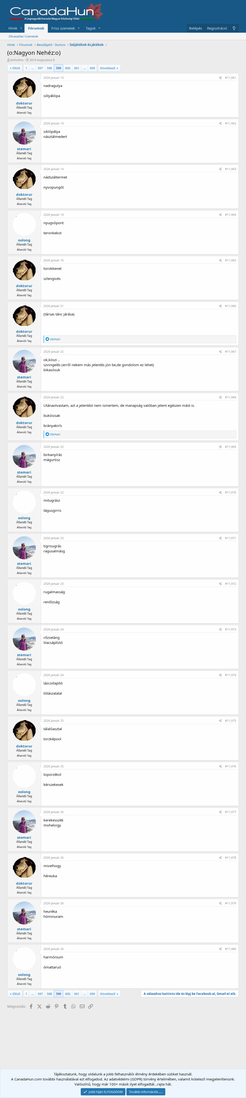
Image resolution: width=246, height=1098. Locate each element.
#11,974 (230, 675)
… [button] (32, 68)
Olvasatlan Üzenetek (23, 36)
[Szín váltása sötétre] (234, 28)
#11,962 (230, 123)
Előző (16, 68)
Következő (107, 68)
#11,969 (230, 447)
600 (67, 68)
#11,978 (230, 858)
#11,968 (230, 397)
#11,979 (230, 903)
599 (58, 68)
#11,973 (230, 629)
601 (76, 68)
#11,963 (230, 169)
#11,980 (230, 949)
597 (40, 68)
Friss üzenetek (63, 28)
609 (92, 68)
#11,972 (230, 584)
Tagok (91, 28)
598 (49, 68)
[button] (21, 28)
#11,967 (230, 352)
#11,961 (230, 78)
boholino (17, 60)
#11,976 (230, 766)
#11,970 (230, 492)
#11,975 (230, 721)
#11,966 (230, 306)
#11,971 (230, 538)
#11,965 (230, 260)
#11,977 (230, 812)
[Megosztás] (220, 78)
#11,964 (230, 215)
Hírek (12, 28)
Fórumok (36, 28)
